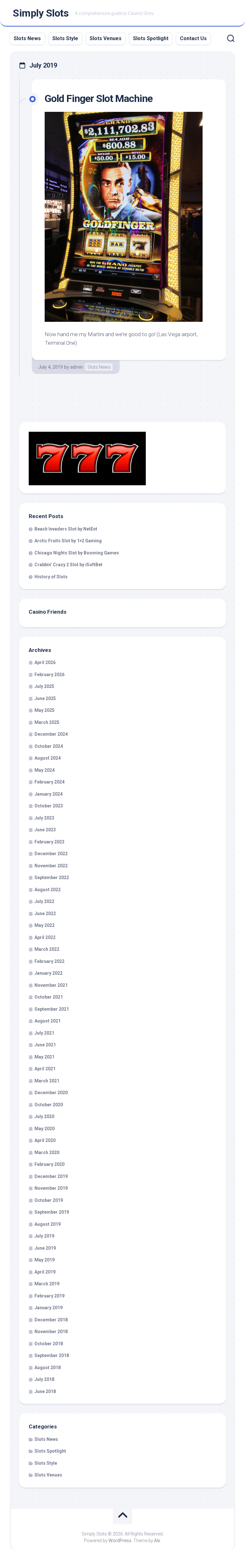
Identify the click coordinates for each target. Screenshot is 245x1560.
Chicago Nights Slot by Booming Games (76, 552)
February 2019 (49, 1295)
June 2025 (45, 698)
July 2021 (44, 1033)
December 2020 (51, 1092)
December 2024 (51, 734)
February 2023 (49, 841)
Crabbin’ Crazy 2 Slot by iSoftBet (68, 564)
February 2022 (49, 961)
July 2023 (44, 817)
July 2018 (44, 1379)
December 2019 (51, 1176)
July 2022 (44, 901)
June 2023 (45, 829)
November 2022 (51, 865)
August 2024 (47, 758)
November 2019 (51, 1188)
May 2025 (44, 710)
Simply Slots (41, 13)
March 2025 (46, 722)
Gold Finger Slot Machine (98, 98)
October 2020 (48, 1104)
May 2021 (44, 1056)
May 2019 (44, 1259)
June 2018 (45, 1391)
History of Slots (51, 576)
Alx (157, 1540)
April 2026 (45, 662)
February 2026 (49, 674)
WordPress (119, 1540)
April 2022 (45, 937)
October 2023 (48, 805)
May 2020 (44, 1128)
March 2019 (46, 1283)
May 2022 (44, 925)
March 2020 (46, 1152)
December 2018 (51, 1319)
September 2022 (51, 877)
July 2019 (44, 1236)
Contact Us (193, 38)
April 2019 (45, 1272)
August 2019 (47, 1224)
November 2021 (51, 985)
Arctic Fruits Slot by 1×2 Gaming (68, 540)
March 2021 (46, 1080)
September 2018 (51, 1355)
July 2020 (44, 1116)
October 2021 (48, 997)
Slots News (27, 38)
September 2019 (51, 1212)
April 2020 (45, 1140)
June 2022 (45, 913)
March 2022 (46, 949)
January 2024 (48, 794)
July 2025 (44, 686)
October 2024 (48, 746)
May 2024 (44, 770)
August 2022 (47, 889)
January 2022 (48, 973)
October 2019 (48, 1200)
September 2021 (51, 1009)
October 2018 (48, 1343)
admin (76, 367)
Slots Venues (106, 38)
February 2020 (49, 1164)
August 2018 (47, 1367)
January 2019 (48, 1307)
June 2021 (45, 1044)
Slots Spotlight (150, 38)
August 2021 (47, 1020)
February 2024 (49, 781)
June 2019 (45, 1248)
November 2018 (51, 1331)
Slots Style (65, 38)
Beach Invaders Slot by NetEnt (65, 528)
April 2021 (45, 1068)
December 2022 (51, 853)
